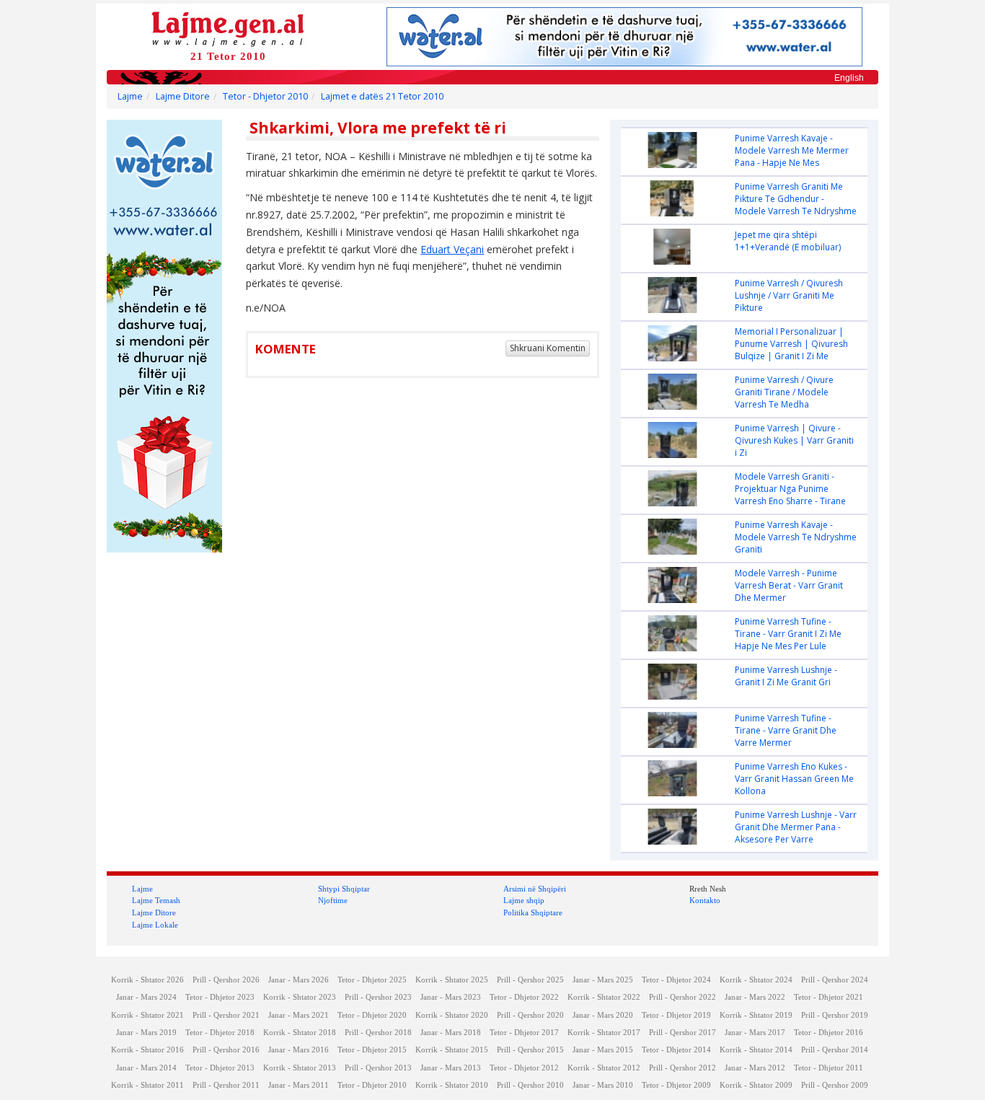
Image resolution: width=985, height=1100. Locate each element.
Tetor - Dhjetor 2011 (828, 1068)
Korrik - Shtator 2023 (299, 997)
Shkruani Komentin (548, 348)
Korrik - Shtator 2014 (756, 1050)
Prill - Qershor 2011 (226, 1085)
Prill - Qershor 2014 (834, 1050)
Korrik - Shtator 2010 (451, 1085)
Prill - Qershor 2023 (378, 997)
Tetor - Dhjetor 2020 (372, 1015)
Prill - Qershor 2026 (226, 980)
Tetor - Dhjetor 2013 (220, 1068)
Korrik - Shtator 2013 (299, 1068)
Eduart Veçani (452, 249)
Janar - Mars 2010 (603, 1085)
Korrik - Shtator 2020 (451, 1015)
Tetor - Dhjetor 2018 (220, 1033)
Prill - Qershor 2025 (530, 980)
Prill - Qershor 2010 (530, 1085)
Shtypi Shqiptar (344, 888)
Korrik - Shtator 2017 (603, 1033)
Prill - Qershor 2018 (378, 1033)
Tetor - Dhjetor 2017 (524, 1033)
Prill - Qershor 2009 (834, 1085)
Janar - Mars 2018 (450, 1033)
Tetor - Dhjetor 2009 (676, 1085)
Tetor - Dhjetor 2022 (524, 997)
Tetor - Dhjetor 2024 (676, 980)
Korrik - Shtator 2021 (147, 1015)
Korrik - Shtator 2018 (299, 1033)
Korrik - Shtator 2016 (147, 1050)
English (849, 78)
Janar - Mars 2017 (755, 1033)
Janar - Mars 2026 (298, 980)
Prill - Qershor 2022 (682, 997)
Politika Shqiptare (532, 912)
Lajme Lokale (155, 924)
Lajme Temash (156, 900)
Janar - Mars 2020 (603, 1015)
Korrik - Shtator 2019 (756, 1015)
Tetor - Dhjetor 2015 (372, 1050)
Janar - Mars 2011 (298, 1085)
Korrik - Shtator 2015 (451, 1050)
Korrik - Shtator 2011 (147, 1085)
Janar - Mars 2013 (450, 1068)
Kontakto (704, 900)
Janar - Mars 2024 (146, 997)
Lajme (130, 96)
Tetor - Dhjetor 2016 (828, 1033)
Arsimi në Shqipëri (534, 888)
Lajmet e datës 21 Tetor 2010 (382, 96)
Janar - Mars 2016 (298, 1050)
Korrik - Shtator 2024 (756, 980)
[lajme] (228, 28)
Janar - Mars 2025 (603, 980)
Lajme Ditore (183, 96)
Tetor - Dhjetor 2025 (372, 980)
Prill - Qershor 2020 (530, 1015)
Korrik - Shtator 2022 (603, 997)
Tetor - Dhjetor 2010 (265, 96)
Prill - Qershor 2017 (682, 1033)
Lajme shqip (523, 900)
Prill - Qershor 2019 (834, 1015)
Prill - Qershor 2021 (226, 1015)
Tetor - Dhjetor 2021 (828, 997)
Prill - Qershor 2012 (682, 1068)
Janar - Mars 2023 (450, 997)
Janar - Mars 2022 (755, 997)
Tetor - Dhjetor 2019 (676, 1015)
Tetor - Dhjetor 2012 (524, 1068)
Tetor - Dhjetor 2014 (676, 1050)
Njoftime (333, 900)
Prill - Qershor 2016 (226, 1050)
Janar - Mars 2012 (755, 1068)
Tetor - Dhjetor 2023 (220, 997)
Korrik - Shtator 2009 (756, 1085)
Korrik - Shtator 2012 (603, 1068)
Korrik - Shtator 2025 (451, 980)
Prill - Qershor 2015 (530, 1050)
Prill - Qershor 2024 (834, 980)
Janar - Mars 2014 (146, 1068)
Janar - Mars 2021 (298, 1015)
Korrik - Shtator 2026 (147, 980)
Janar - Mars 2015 (603, 1050)
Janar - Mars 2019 (146, 1033)
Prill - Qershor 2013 (378, 1068)
